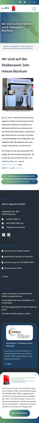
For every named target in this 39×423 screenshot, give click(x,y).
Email (4, 164)
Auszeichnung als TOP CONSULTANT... (19, 262)
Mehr (6, 277)
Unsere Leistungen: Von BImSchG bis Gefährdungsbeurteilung (17, 295)
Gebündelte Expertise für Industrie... (19, 257)
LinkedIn (19, 168)
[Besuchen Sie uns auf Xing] (20, 2)
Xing (8, 168)
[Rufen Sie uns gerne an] (30, 2)
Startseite (6, 46)
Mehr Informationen (19, 413)
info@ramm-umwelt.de (15, 227)
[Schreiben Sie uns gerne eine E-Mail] (35, 2)
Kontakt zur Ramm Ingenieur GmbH (16, 314)
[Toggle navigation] (34, 8)
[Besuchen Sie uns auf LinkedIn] (25, 2)
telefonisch (12, 164)
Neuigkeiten (15, 46)
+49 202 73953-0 (13, 219)
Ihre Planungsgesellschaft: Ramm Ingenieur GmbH (19, 308)
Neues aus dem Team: (13, 268)
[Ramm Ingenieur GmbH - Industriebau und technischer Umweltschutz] (7, 8)
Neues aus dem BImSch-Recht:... (17, 251)
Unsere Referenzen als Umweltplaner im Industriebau (18, 301)
